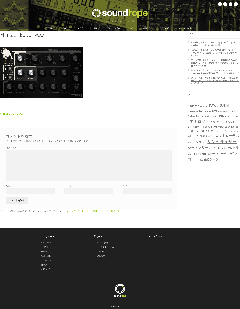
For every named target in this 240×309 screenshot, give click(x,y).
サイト (126, 185)
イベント (230, 122)
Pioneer (215, 116)
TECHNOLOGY (114, 28)
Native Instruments (199, 116)
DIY (218, 106)
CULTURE (96, 28)
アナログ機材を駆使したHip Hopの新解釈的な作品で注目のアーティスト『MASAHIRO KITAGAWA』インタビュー (215, 63)
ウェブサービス (216, 126)
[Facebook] (220, 4)
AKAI (200, 105)
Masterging (102, 242)
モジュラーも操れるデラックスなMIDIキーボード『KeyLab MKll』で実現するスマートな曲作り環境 (212, 51)
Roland (226, 116)
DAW (212, 105)
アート (220, 122)
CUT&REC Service (106, 247)
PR (221, 116)
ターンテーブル (225, 148)
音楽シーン (211, 159)
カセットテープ (195, 136)
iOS (226, 105)
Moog (228, 111)
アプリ (211, 122)
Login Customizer (185, 28)
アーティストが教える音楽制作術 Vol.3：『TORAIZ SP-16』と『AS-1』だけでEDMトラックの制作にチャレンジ (215, 79)
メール (68, 185)
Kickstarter (193, 111)
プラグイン (197, 153)
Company (102, 251)
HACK (131, 28)
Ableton (192, 105)
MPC (233, 111)
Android (205, 106)
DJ (222, 105)
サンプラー (200, 142)
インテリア (204, 127)
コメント (11, 147)
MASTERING (163, 28)
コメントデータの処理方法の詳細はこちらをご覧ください (93, 211)
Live (214, 110)
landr (209, 111)
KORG (202, 111)
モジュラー (208, 153)
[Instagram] (230, 4)
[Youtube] (236, 4)
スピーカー (213, 148)
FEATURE (51, 28)
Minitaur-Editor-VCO (13, 113)
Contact (101, 255)
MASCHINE (222, 111)
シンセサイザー (222, 141)
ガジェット (209, 135)
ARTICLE (146, 28)
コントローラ (226, 136)
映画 (201, 160)
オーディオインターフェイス (209, 131)
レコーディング (224, 153)
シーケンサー (198, 148)
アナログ (197, 121)
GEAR (80, 28)
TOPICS (66, 28)
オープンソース (232, 131)
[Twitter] (225, 4)
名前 (9, 185)
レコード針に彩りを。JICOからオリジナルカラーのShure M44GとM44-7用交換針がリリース (213, 71)
